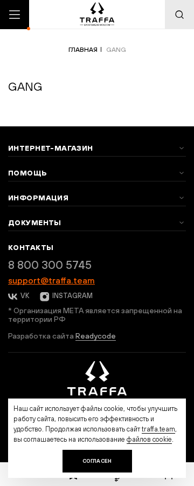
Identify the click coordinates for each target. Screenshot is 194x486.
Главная (83, 49)
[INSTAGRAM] (43, 296)
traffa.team (158, 429)
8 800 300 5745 (50, 265)
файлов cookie (149, 439)
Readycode (95, 336)
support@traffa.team (51, 280)
